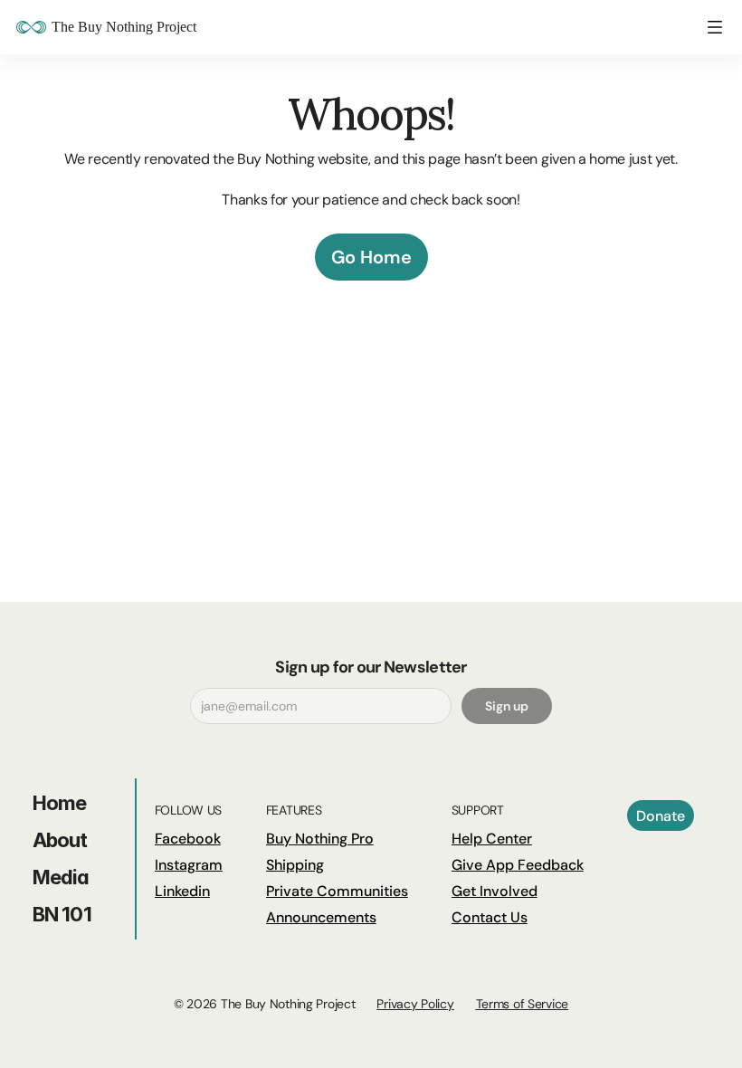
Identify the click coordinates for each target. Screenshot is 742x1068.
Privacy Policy (414, 1004)
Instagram (189, 864)
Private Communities (337, 891)
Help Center (492, 838)
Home (59, 803)
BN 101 (62, 914)
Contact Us (490, 917)
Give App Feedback (518, 864)
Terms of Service (522, 1004)
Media (61, 877)
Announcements (321, 917)
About (60, 840)
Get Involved (494, 891)
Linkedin (182, 891)
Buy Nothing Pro (320, 838)
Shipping (295, 864)
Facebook (188, 838)
